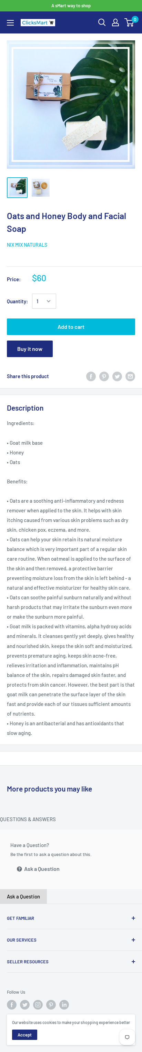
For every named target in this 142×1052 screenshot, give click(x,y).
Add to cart (71, 326)
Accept (25, 1035)
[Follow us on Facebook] (12, 1005)
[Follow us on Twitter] (25, 1005)
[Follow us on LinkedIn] (64, 1005)
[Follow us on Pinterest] (51, 1005)
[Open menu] (10, 23)
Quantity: (17, 301)
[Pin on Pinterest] (104, 376)
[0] (129, 22)
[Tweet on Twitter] (117, 376)
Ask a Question (41, 868)
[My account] (115, 22)
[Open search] (102, 22)
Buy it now (29, 348)
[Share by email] (130, 376)
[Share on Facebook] (91, 376)
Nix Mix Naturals (27, 245)
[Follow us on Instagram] (38, 1005)
